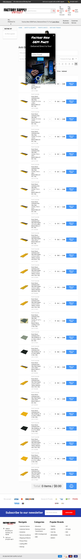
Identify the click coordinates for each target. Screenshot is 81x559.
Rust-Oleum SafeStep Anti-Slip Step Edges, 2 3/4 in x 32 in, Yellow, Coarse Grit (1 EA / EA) (36, 271)
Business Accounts (66, 22)
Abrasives (38, 526)
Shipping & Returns (25, 538)
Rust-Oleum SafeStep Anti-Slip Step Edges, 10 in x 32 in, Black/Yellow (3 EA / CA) (36, 239)
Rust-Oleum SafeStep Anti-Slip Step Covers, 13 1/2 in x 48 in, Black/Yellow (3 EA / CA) (36, 101)
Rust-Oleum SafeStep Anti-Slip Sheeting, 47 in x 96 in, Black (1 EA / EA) (36, 352)
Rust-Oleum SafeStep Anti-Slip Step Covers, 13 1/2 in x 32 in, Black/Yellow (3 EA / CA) (36, 136)
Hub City (53, 532)
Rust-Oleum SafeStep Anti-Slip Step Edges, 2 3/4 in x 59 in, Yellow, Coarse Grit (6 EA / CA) (36, 255)
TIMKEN (53, 526)
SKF (67, 526)
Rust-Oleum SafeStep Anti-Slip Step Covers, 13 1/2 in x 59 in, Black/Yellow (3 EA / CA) (36, 83)
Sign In (61, 11)
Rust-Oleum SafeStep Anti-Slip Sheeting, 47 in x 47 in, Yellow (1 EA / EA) (36, 458)
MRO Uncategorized (41, 534)
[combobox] (40, 11)
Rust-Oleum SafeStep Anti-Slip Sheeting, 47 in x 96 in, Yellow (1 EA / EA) (36, 414)
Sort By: (22, 59)
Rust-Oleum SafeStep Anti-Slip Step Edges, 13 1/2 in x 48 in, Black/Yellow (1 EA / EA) (36, 223)
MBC (36, 537)
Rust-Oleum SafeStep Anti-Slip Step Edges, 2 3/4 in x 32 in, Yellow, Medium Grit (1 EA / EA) (36, 443)
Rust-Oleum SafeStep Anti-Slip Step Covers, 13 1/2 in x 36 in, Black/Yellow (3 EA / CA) (36, 119)
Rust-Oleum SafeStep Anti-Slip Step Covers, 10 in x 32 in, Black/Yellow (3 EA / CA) (35, 206)
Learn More (55, 22)
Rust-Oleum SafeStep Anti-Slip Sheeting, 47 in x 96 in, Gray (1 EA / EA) (36, 337)
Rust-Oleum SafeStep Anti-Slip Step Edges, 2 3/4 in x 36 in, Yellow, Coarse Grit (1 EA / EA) (36, 303)
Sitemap (22, 546)
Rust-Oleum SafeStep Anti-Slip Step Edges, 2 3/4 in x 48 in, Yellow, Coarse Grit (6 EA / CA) (36, 473)
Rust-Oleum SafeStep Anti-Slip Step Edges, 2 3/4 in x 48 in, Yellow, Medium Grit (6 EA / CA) (36, 287)
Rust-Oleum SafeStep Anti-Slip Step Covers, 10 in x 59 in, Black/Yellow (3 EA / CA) (35, 154)
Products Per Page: (65, 59)
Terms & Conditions (25, 535)
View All (68, 535)
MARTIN (53, 529)
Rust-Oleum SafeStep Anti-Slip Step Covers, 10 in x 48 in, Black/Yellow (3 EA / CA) (35, 171)
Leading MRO (23, 544)
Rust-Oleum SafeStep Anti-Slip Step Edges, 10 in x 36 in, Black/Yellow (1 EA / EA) (36, 398)
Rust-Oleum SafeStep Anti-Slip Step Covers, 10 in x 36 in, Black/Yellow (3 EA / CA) (35, 189)
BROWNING (54, 535)
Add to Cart (71, 84)
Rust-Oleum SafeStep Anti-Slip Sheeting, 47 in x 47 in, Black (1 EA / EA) (36, 428)
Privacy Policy (23, 541)
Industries (22, 532)
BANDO (53, 538)
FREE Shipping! (7, 1)
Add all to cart (71, 486)
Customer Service (75, 22)
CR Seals (68, 529)
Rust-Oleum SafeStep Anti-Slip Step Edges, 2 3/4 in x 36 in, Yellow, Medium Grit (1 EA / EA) (36, 383)
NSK (67, 532)
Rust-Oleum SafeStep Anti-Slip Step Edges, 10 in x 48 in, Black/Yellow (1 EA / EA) (36, 367)
